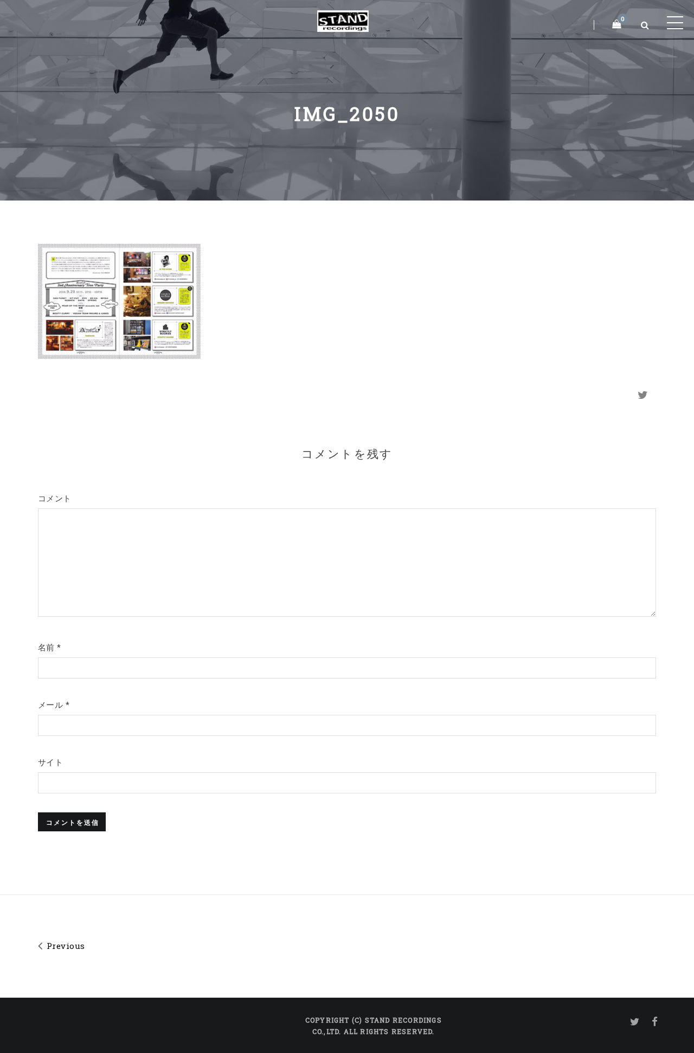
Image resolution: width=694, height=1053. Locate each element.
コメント (55, 498)
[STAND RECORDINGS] (343, 19)
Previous (64, 945)
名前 (49, 647)
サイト (50, 762)
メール (53, 704)
